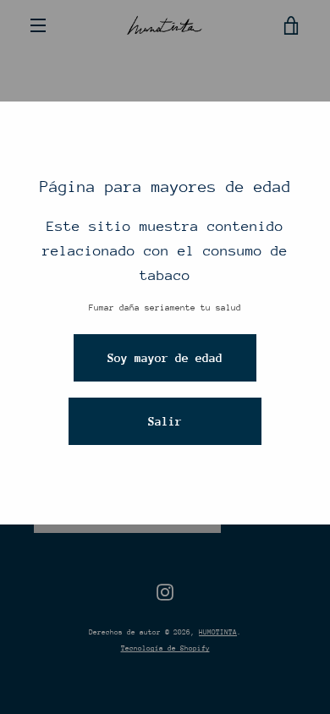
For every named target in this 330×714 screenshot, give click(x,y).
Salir (165, 421)
